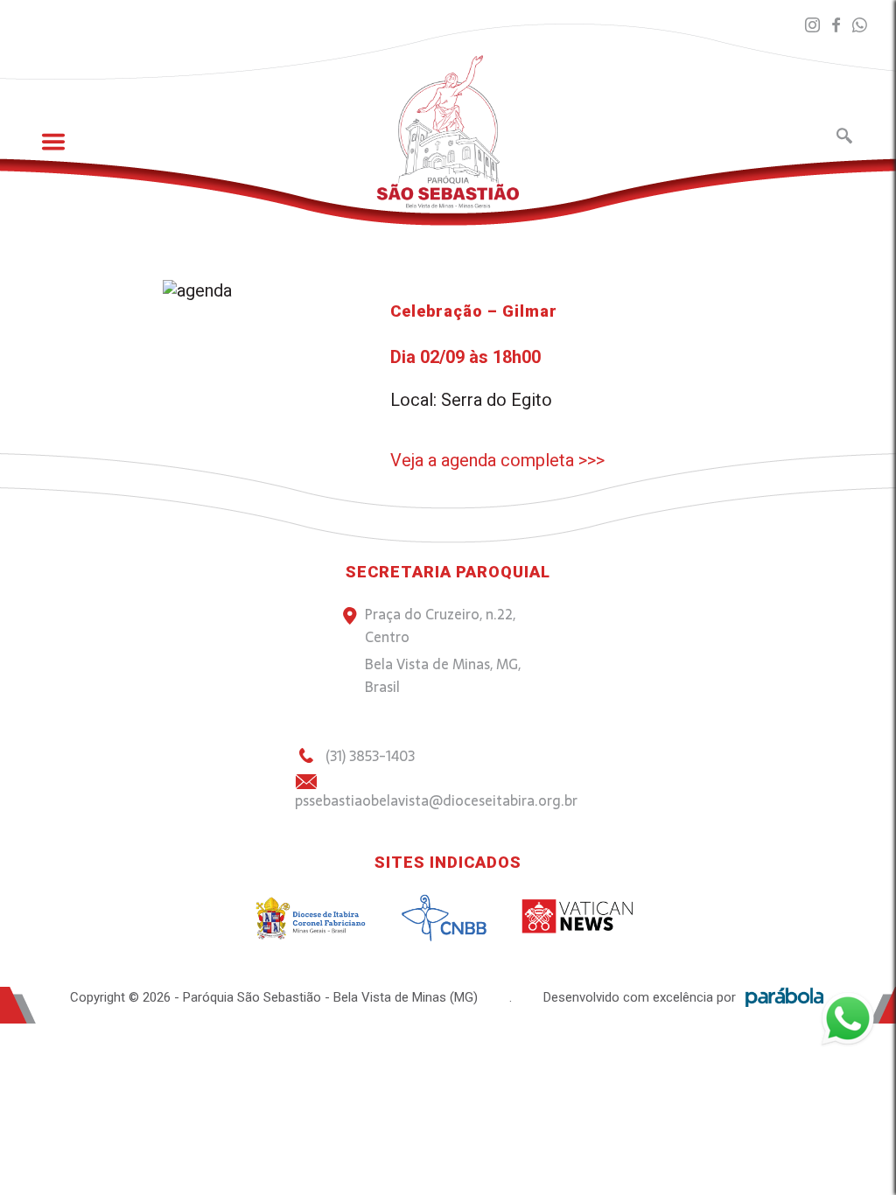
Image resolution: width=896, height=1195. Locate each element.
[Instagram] (812, 26)
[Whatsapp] (859, 26)
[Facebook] (836, 26)
